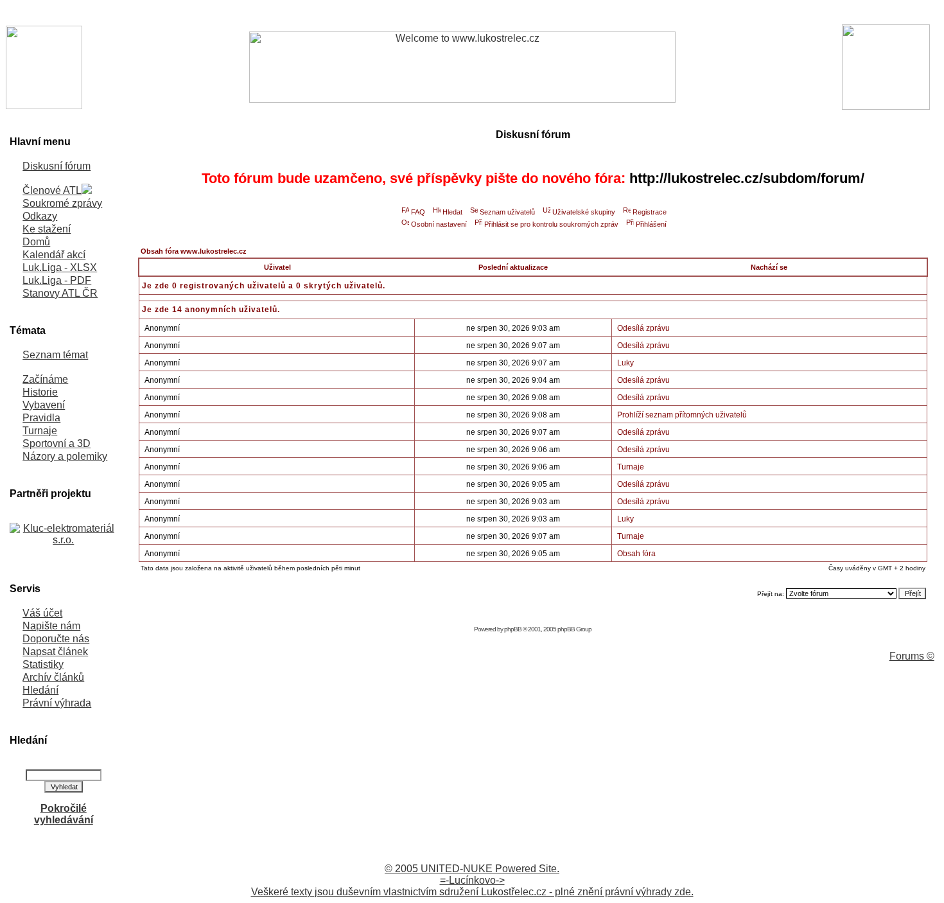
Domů (36, 241)
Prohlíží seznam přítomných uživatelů (682, 414)
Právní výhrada (56, 702)
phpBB (512, 629)
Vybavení (43, 404)
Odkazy (39, 216)
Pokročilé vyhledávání (63, 814)
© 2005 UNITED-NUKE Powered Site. (472, 868)
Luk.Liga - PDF (56, 280)
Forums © (911, 656)
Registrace (650, 212)
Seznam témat (55, 354)
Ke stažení (46, 229)
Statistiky (43, 664)
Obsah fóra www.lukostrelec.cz (194, 251)
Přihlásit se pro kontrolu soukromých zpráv (551, 224)
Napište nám (51, 625)
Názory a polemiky (64, 456)
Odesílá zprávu (643, 328)
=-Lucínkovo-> (472, 880)
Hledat (452, 212)
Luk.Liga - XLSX (59, 267)
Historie (40, 392)
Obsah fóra (636, 553)
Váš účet (42, 613)
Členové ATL (52, 190)
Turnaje (39, 430)
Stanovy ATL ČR (60, 293)
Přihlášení (651, 224)
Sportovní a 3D (56, 443)
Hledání (40, 690)
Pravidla (41, 417)
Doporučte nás (55, 638)
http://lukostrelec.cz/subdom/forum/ (746, 178)
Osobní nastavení (439, 224)
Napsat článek (55, 651)
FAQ (418, 212)
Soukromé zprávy (62, 203)
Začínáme (45, 379)
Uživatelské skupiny (583, 212)
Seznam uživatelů (507, 212)
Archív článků (53, 677)
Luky (625, 362)
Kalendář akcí (53, 254)
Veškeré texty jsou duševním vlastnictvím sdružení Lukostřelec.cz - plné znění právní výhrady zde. (472, 891)
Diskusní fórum (56, 166)
